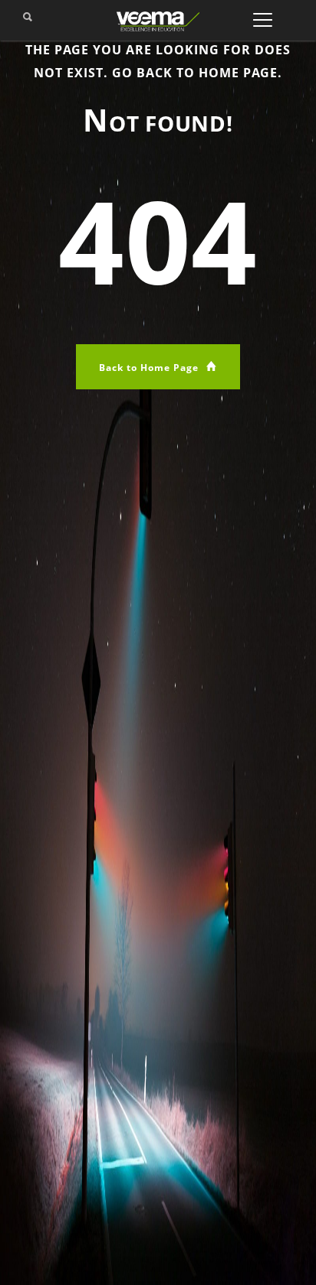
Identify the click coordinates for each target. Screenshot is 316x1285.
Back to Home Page (150, 367)
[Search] (27, 21)
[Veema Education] (158, 20)
